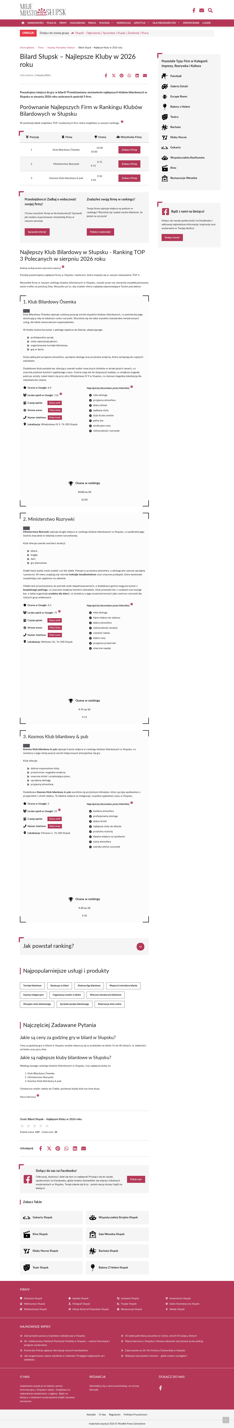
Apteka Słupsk (80, 1298)
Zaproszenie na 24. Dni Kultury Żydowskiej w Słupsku (155, 1350)
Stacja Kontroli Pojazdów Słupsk (90, 1309)
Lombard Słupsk (130, 1298)
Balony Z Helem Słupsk (113, 1267)
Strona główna (27, 48)
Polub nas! (136, 1179)
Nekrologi (124, 23)
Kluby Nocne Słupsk (45, 1251)
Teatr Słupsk (41, 1267)
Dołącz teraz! (172, 237)
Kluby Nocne (178, 137)
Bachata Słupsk (108, 1251)
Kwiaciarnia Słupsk (180, 1298)
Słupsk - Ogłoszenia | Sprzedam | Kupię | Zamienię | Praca (112, 33)
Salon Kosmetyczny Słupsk (184, 1304)
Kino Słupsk (40, 1234)
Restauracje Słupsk (131, 1309)
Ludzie (206, 23)
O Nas (102, 1414)
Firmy (63, 23)
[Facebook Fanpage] (193, 10)
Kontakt (93, 1390)
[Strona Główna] (23, 23)
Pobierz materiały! (100, 232)
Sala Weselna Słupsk (112, 1234)
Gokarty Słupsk (42, 1217)
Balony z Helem (180, 106)
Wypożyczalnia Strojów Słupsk (118, 1217)
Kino (173, 168)
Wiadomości (36, 23)
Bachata (175, 127)
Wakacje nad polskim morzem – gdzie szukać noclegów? (156, 1356)
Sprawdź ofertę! (37, 232)
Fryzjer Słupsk (129, 1304)
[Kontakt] (202, 10)
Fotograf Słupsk (81, 1304)
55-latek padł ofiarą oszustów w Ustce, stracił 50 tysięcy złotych (161, 1336)
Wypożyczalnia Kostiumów (187, 157)
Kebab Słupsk (177, 1309)
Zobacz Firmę (129, 150)
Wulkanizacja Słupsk (35, 1309)
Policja (51, 23)
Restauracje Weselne (183, 178)
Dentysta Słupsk (33, 1298)
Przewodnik (191, 23)
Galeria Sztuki (179, 86)
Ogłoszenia (77, 23)
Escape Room (178, 96)
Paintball (175, 76)
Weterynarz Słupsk (34, 1304)
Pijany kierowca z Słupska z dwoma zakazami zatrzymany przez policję (164, 1341)
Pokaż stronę (55, 410)
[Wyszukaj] (210, 10)
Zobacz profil (54, 403)
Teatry (174, 117)
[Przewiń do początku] (226, 1420)
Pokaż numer (54, 418)
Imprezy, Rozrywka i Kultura (61, 48)
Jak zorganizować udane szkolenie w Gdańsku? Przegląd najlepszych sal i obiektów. (64, 1358)
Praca (92, 23)
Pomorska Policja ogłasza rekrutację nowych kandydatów (56, 1350)
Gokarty (175, 147)
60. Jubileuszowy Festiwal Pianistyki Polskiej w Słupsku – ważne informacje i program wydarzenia (67, 1343)
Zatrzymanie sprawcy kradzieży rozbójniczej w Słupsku (54, 1336)
